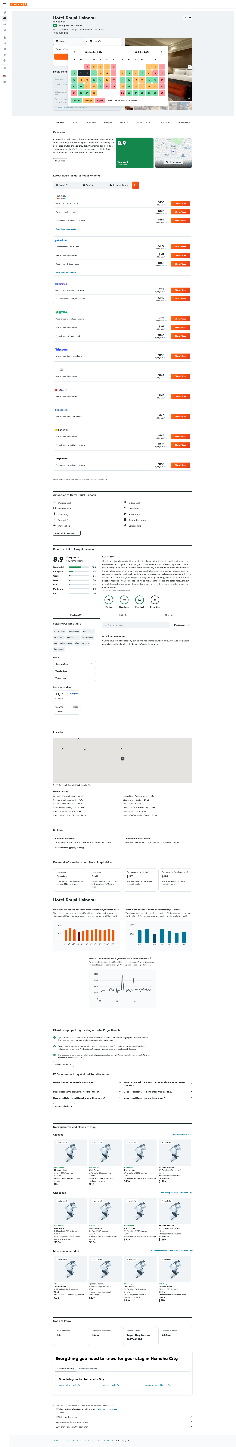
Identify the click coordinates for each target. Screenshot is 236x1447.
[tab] (76, 615)
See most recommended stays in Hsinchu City (171, 1250)
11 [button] (107, 73)
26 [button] (113, 86)
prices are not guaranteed (107, 1409)
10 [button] (100, 73)
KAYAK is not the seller (66, 1417)
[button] (5, 4)
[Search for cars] (4, 24)
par (55, 643)
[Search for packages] (4, 30)
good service (74, 631)
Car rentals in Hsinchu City (70, 1385)
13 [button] (74, 79)
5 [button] (113, 66)
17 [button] (100, 79)
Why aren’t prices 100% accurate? (72, 1426)
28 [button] (80, 93)
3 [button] (100, 66)
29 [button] (87, 93)
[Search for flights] (4, 12)
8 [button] (87, 73)
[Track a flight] (4, 60)
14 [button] (81, 79)
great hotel (59, 637)
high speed (59, 649)
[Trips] (4, 68)
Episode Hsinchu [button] (166, 1167)
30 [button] (93, 93)
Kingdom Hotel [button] (60, 1170)
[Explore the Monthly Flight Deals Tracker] (4, 49)
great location (88, 631)
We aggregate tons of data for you (72, 1421)
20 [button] (74, 86)
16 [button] (94, 79)
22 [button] (87, 86)
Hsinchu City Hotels (107, 1441)
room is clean (59, 631)
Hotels (67, 1441)
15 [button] (87, 79)
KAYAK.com (57, 1441)
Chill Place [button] (94, 1170)
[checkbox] (66, 696)
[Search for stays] (4, 18)
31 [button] (162, 93)
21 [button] (81, 86)
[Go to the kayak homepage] (18, 4)
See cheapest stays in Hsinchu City (176, 1192)
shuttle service (73, 637)
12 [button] (114, 73)
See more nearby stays (182, 1134)
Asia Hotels (77, 1441)
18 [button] (107, 79)
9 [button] (94, 73)
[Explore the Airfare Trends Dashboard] (4, 43)
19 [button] (114, 79)
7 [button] (80, 73)
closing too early (82, 643)
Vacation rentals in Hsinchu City (158, 1385)
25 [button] (107, 86)
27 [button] (74, 93)
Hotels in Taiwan (91, 1441)
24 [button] (100, 86)
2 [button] (94, 66)
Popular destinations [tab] (88, 1368)
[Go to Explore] (4, 55)
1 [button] (87, 66)
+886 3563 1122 (60, 32)
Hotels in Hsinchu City (111, 1385)
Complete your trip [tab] (65, 1368)
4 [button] (107, 66)
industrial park (66, 643)
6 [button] (74, 73)
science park (87, 637)
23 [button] (94, 86)
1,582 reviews (76, 25)
